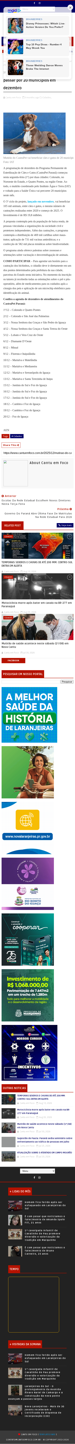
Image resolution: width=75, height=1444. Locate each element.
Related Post (12, 525)
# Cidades (17, 436)
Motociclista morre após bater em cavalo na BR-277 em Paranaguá (37, 604)
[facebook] (34, 3)
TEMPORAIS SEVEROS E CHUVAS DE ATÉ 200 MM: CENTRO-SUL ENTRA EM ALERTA (37, 564)
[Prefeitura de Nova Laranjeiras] (28, 827)
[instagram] (39, 3)
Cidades (8, 536)
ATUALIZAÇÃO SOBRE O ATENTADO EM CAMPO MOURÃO (44, 1152)
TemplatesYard (47, 1434)
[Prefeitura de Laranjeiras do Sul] (29, 714)
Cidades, (47, 97)
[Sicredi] (28, 772)
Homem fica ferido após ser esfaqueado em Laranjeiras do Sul (45, 1205)
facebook (13, 660)
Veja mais (66, 525)
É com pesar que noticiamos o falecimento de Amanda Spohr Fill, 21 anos (45, 1219)
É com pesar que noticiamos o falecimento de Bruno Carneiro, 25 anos (45, 1250)
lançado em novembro (40, 201)
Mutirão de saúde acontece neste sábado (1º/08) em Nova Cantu (35, 645)
